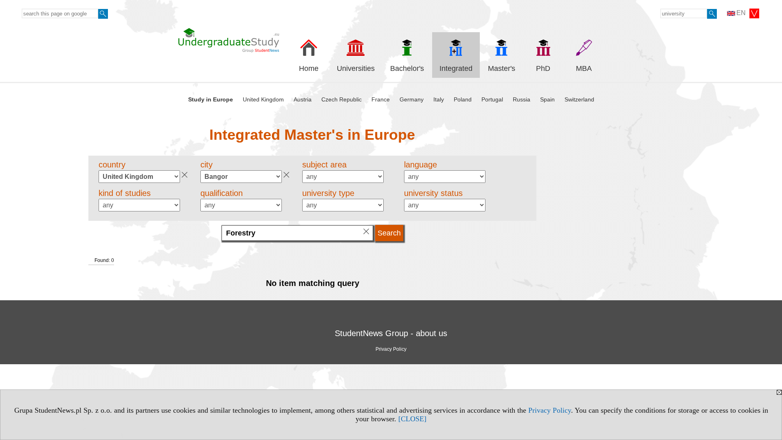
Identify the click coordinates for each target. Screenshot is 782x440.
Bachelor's (407, 68)
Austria (303, 99)
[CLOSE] (412, 419)
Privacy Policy (549, 410)
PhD (543, 68)
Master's (501, 68)
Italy (438, 99)
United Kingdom (263, 99)
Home (309, 68)
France (380, 99)
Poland (463, 99)
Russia (521, 99)
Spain (547, 99)
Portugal (492, 99)
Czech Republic (341, 99)
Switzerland (579, 99)
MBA (584, 68)
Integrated (455, 68)
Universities (356, 68)
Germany (412, 99)
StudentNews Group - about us (391, 333)
